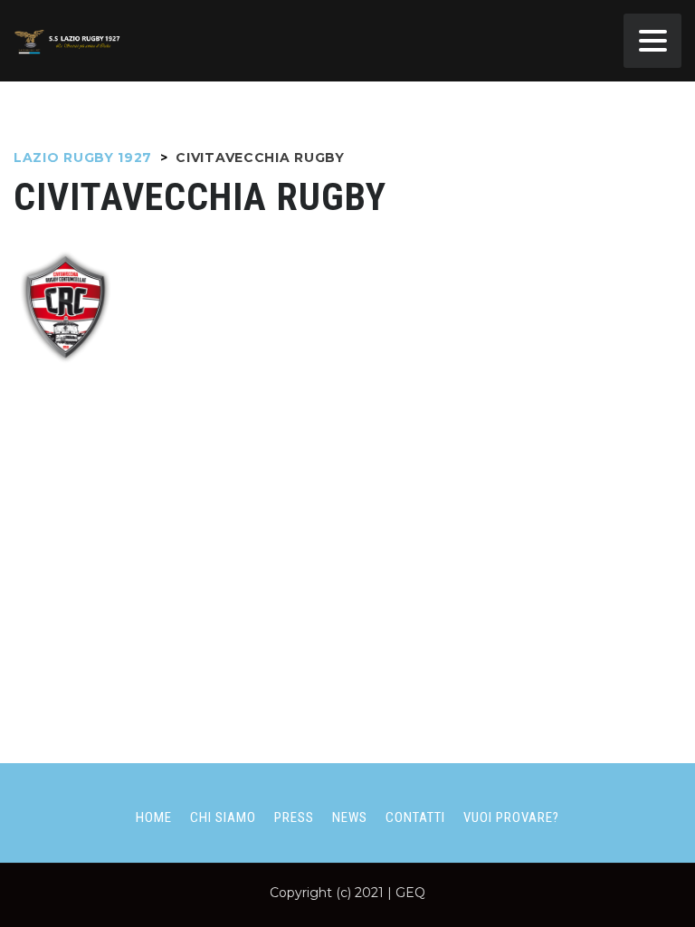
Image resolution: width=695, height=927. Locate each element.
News (349, 817)
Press (294, 817)
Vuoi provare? (511, 817)
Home (154, 817)
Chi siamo (223, 817)
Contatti (415, 817)
